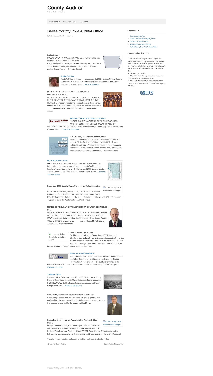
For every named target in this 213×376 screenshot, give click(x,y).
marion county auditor (58, 339)
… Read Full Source (91, 84)
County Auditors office (137, 36)
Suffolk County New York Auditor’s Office (143, 47)
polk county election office (98, 339)
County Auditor (65, 7)
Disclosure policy (69, 21)
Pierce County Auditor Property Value (142, 39)
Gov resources (68, 36)
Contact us (84, 21)
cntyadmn (53, 36)
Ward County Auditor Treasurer (140, 44)
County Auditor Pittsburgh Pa (114, 344)
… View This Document (69, 129)
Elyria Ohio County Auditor (57, 344)
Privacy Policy (54, 21)
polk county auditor (77, 339)
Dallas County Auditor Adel (139, 41)
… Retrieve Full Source (72, 286)
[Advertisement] (92, 45)
